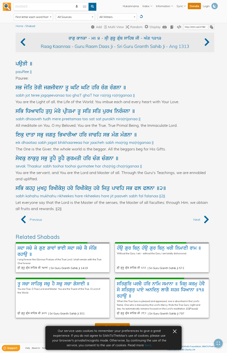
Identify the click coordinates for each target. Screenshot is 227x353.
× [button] (174, 331)
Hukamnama (131, 6)
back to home (7, 6)
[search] (92, 7)
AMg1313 (152, 38)
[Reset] (142, 16)
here (148, 345)
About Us (36, 348)
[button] (207, 43)
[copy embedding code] (179, 27)
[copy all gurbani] (172, 27)
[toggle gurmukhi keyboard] (84, 7)
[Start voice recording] (77, 7)
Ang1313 (179, 46)
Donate (194, 6)
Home (19, 26)
